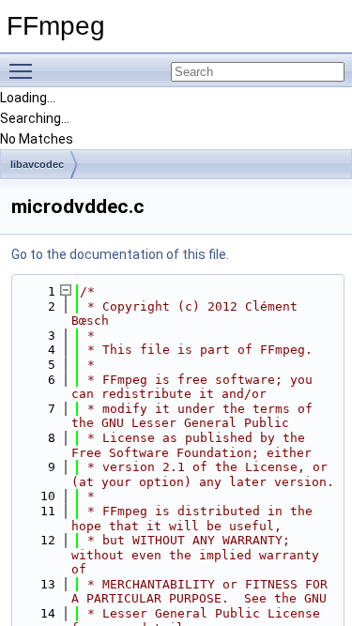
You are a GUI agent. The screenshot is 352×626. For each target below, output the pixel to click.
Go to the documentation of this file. (120, 254)
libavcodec (37, 164)
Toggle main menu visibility (24, 70)
